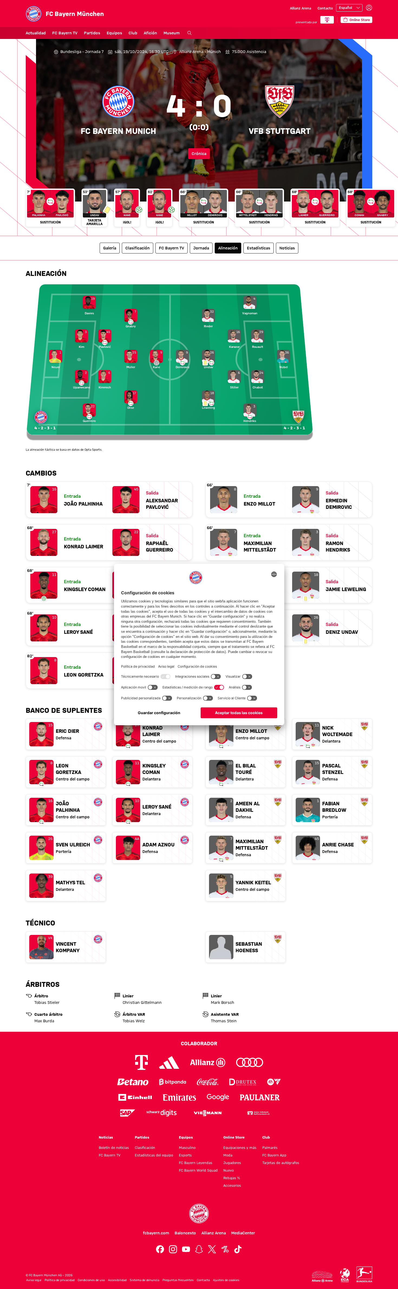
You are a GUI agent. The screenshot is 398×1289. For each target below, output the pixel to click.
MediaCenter (243, 1233)
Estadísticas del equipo (154, 1155)
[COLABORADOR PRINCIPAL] (327, 20)
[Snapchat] (199, 1249)
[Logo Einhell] (135, 1097)
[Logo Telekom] (141, 1062)
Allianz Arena (300, 8)
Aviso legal (33, 1280)
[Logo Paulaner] (260, 1097)
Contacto (325, 8)
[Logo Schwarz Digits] (161, 1113)
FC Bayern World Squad (198, 1170)
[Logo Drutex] (242, 1082)
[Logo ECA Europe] (345, 1275)
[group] (199, 210)
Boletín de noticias (114, 1147)
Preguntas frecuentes (178, 1280)
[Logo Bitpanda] (172, 1082)
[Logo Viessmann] (208, 1113)
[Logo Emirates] (179, 1097)
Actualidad (36, 33)
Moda (227, 1155)
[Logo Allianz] (207, 1062)
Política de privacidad (59, 1280)
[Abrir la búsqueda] (189, 33)
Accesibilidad (117, 1280)
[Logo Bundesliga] (364, 1274)
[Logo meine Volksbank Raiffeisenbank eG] (258, 1113)
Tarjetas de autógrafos (280, 1163)
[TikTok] (238, 1249)
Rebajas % (231, 1178)
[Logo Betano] (132, 1082)
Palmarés (270, 1147)
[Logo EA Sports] (274, 1082)
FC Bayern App (274, 1155)
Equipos (114, 33)
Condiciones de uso (91, 1280)
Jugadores (232, 1163)
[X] (212, 1249)
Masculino (187, 1147)
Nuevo (228, 1170)
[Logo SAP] (127, 1113)
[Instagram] (173, 1249)
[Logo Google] (218, 1097)
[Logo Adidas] (169, 1062)
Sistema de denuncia (144, 1280)
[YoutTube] (186, 1249)
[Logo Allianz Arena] (322, 1276)
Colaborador (199, 1043)
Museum (172, 33)
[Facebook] (160, 1249)
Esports (185, 1155)
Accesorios (232, 1185)
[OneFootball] (225, 1249)
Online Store (233, 1137)
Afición (150, 33)
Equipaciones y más (239, 1147)
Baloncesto (185, 1233)
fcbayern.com (156, 1233)
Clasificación (145, 1147)
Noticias (106, 1137)
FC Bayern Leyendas (195, 1163)
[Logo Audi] (249, 1062)
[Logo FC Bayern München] (199, 1213)
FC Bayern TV (64, 33)
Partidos (92, 33)
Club (133, 33)
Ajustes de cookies (226, 1280)
